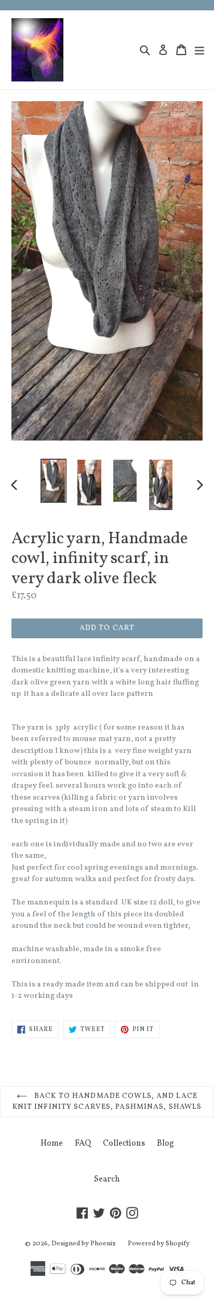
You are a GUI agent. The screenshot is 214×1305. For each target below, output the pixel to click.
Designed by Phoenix (83, 1243)
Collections (124, 1143)
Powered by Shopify (159, 1243)
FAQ (83, 1143)
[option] (53, 481)
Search (107, 1179)
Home (52, 1143)
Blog (165, 1143)
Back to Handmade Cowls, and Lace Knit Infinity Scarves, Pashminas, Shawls (107, 1101)
